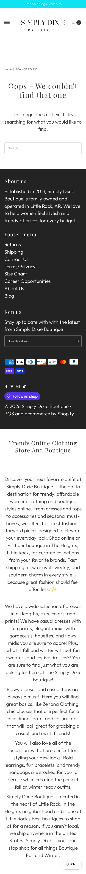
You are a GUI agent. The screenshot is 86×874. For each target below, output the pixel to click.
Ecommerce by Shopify (49, 414)
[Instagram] (18, 386)
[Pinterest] (12, 386)
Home (7, 69)
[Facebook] (6, 386)
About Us (14, 288)
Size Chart (15, 274)
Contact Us (16, 259)
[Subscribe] (76, 341)
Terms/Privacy (20, 266)
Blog (9, 296)
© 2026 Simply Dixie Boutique (36, 406)
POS (9, 414)
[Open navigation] (7, 22)
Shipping (13, 252)
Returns (12, 244)
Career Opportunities (27, 281)
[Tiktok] (24, 386)
